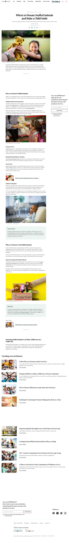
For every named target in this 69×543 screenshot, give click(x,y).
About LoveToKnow (18, 523)
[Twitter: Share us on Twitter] (32, 28)
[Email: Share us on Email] (37, 28)
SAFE (22, 103)
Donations (39, 12)
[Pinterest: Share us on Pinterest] (34, 28)
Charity (35, 12)
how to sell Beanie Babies (22, 312)
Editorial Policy (34, 523)
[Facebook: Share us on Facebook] (29, 28)
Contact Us (47, 523)
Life (28, 12)
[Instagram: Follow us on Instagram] (65, 513)
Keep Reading (22, 367)
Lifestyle (31, 12)
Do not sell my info (37, 535)
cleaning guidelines (30, 108)
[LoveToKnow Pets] (29, 530)
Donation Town (9, 148)
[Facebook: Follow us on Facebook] (54, 513)
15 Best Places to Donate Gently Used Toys (26, 324)
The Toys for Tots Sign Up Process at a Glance (27, 178)
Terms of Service (51, 535)
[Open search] (62, 1)
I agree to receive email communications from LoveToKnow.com (57, 114)
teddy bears (15, 105)
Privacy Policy (44, 535)
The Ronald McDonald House (13, 159)
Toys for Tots (9, 166)
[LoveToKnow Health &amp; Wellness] (18, 530)
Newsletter (26, 523)
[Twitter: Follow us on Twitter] (57, 513)
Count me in (59, 110)
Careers (41, 523)
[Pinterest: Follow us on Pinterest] (61, 513)
